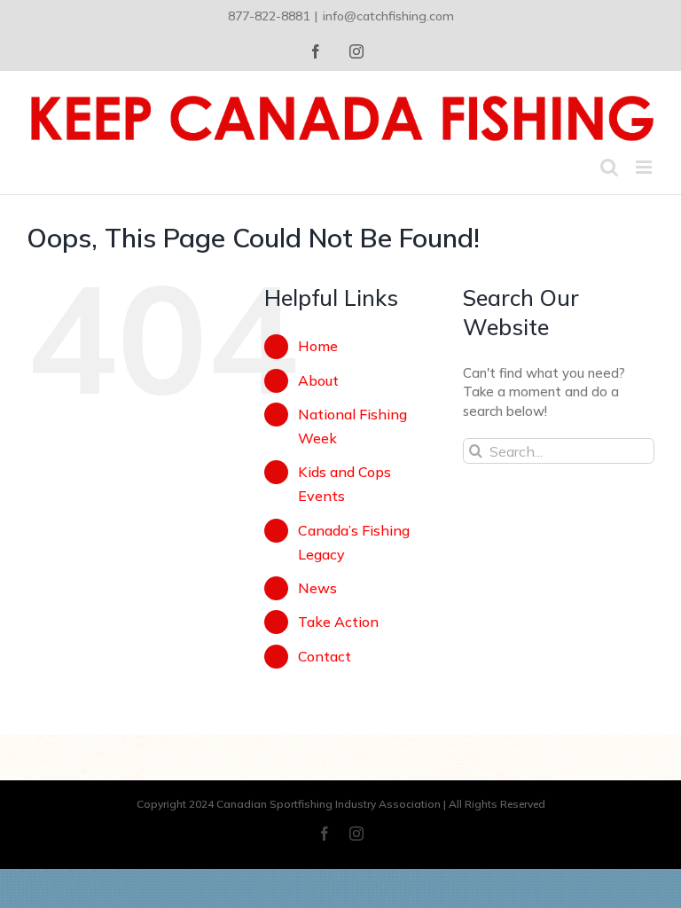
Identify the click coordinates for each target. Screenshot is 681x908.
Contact (324, 656)
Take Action (338, 621)
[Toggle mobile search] (609, 167)
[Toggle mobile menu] (645, 167)
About (318, 380)
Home (318, 346)
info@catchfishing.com (388, 16)
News (317, 588)
